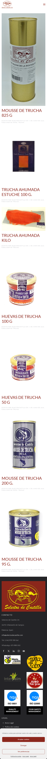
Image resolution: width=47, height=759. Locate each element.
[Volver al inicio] (7, 4)
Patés (15, 122)
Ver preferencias (23, 751)
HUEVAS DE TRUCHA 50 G (21, 400)
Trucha (21, 122)
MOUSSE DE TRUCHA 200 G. (22, 480)
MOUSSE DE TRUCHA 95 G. (22, 561)
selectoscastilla (19, 120)
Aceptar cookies (23, 739)
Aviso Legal (25, 756)
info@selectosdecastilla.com (12, 635)
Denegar (23, 745)
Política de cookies (16, 756)
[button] (44, 4)
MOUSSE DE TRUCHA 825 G (22, 113)
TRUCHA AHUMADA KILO (21, 238)
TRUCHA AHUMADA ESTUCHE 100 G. (21, 192)
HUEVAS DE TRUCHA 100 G (21, 319)
